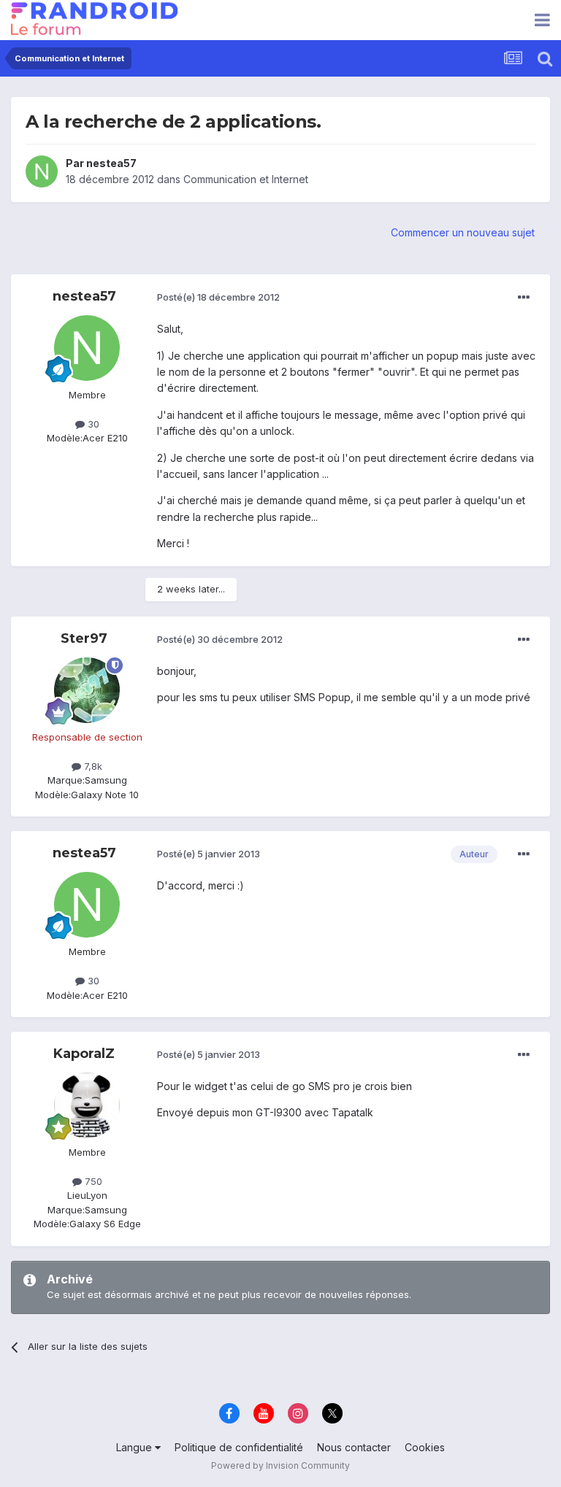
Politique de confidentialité (239, 1447)
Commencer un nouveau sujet (463, 232)
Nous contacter (354, 1447)
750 (92, 1181)
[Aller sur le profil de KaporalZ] (87, 1105)
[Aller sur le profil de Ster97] (87, 690)
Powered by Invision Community (280, 1465)
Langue (135, 1447)
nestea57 (111, 163)
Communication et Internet (245, 179)
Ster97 (84, 638)
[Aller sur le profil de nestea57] (42, 171)
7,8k (91, 766)
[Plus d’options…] (523, 297)
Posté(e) (218, 297)
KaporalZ (84, 1054)
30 (92, 424)
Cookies (425, 1447)
